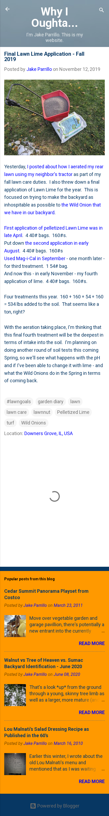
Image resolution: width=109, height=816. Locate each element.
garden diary (50, 401)
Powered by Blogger (57, 806)
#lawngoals (19, 401)
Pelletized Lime (73, 412)
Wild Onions (33, 423)
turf (10, 423)
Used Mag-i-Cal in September (34, 258)
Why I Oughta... (54, 17)
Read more (92, 643)
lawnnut (42, 412)
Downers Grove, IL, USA (48, 433)
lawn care (17, 412)
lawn (75, 401)
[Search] (101, 11)
